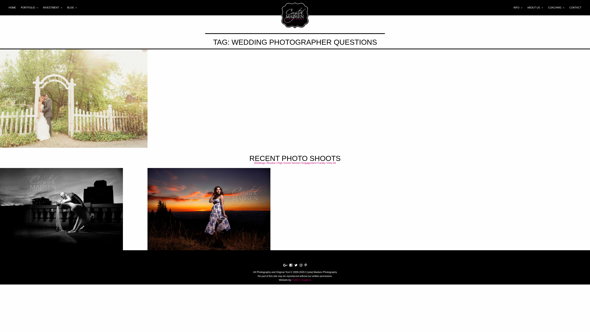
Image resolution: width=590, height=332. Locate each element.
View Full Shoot (73, 202)
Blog (70, 7)
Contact (575, 7)
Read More (74, 96)
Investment (51, 7)
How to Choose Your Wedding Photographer (73, 89)
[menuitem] (12, 7)
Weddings (259, 163)
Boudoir (271, 163)
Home (12, 7)
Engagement (309, 163)
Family (321, 163)
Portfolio (28, 7)
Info (516, 7)
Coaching (554, 7)
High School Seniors (288, 163)
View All (331, 163)
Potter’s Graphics (301, 280)
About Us (533, 7)
